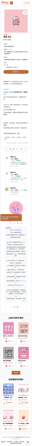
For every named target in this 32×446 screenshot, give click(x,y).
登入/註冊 (26, 3)
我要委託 (15, 71)
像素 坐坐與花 (22, 360)
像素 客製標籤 (7, 360)
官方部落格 (10, 441)
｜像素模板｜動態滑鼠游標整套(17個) (13, 397)
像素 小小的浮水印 (8, 336)
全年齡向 (19, 137)
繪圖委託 (8, 137)
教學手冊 (22, 441)
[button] (28, 442)
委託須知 (15, 253)
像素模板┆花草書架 (23, 397)
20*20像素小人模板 (23, 423)
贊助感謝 (3, 441)
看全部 (16, 372)
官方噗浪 (16, 441)
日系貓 (16, 190)
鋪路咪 (16, 158)
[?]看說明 (10, 49)
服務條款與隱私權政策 (16, 443)
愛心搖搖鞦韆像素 (8, 423)
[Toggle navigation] (11, 2)
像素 (13, 137)
